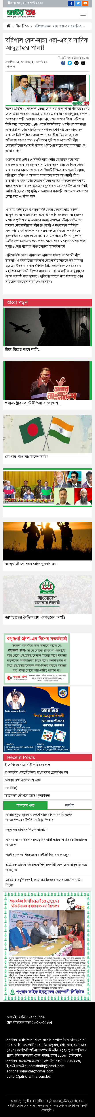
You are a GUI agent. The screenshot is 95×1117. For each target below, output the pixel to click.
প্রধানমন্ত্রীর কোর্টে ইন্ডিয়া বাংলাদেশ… (33, 403)
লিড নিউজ (22, 26)
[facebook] (63, 63)
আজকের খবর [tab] (25, 805)
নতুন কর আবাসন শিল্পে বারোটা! (26, 830)
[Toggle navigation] (83, 14)
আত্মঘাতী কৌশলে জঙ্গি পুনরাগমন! (31, 563)
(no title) (10, 788)
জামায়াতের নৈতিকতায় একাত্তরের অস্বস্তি (35, 617)
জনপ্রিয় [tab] (69, 805)
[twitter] (70, 63)
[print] (83, 63)
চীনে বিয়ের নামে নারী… (23, 349)
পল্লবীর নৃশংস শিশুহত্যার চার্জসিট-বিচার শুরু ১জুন (37, 855)
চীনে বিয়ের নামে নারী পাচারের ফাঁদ (27, 765)
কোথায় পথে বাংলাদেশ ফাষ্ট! (26, 456)
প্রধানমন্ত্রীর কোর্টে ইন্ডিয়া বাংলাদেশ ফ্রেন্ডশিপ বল (36, 772)
